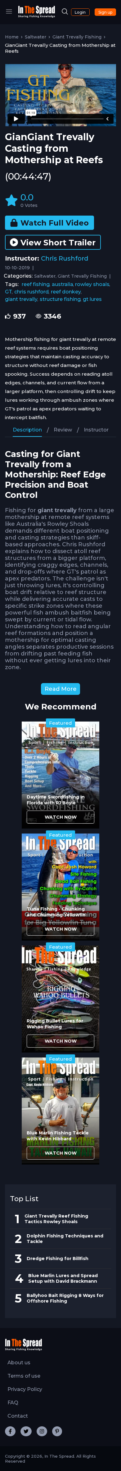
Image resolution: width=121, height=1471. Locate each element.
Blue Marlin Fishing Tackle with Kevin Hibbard (58, 1136)
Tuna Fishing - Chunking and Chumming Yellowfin (56, 912)
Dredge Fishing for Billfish (57, 1258)
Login (80, 12)
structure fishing (60, 299)
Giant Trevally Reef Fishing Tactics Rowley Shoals (56, 1218)
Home (12, 37)
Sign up (105, 12)
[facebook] (10, 1431)
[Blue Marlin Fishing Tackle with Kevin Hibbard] (60, 1111)
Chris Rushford (64, 258)
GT (8, 292)
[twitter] (26, 1431)
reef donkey (66, 292)
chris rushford (31, 292)
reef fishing (36, 284)
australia (62, 284)
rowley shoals (92, 284)
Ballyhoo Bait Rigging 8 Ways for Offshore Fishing (65, 1298)
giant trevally (21, 299)
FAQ (12, 1403)
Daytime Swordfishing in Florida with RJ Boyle (56, 800)
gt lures (92, 299)
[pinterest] (57, 1431)
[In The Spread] (36, 16)
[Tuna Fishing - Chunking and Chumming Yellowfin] (60, 887)
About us (18, 1363)
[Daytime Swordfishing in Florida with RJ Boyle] (60, 775)
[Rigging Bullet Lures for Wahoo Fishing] (60, 999)
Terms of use (23, 1376)
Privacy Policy (24, 1389)
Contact (17, 1416)
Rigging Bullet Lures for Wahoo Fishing (55, 1024)
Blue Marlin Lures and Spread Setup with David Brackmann (63, 1278)
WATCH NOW (61, 817)
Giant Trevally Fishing (76, 37)
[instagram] (42, 1431)
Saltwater (35, 37)
